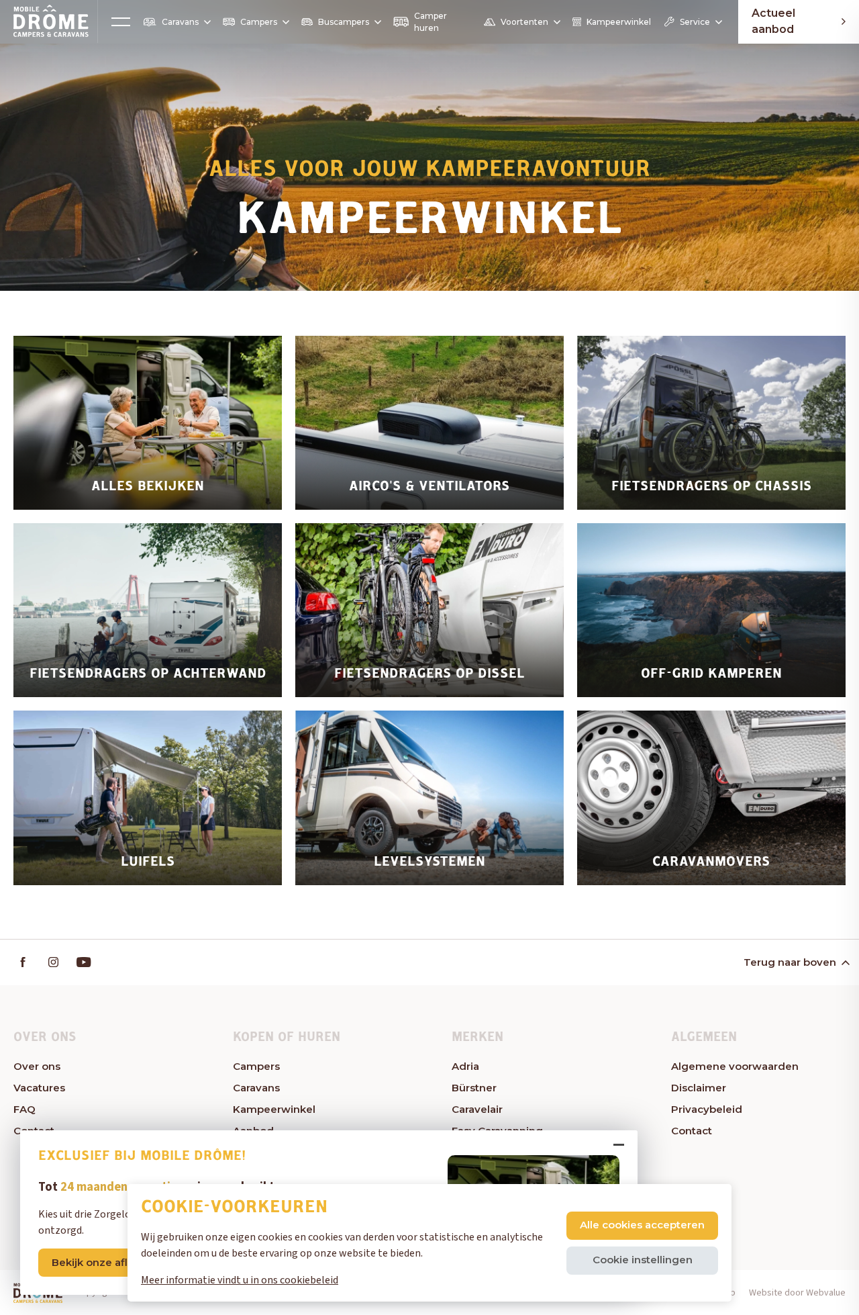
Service (695, 22)
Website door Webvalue (797, 1293)
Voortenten (524, 22)
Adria (465, 1066)
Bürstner (474, 1087)
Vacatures (39, 1087)
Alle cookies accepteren (642, 1224)
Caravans (180, 22)
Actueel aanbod (773, 21)
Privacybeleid (706, 1109)
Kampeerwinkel (619, 22)
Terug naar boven (790, 962)
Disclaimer (698, 1087)
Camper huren (430, 22)
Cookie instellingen (643, 1259)
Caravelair (477, 1109)
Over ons (36, 1066)
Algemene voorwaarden (735, 1066)
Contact (691, 1130)
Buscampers (343, 22)
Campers (258, 22)
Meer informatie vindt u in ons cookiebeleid (239, 1280)
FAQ (24, 1109)
